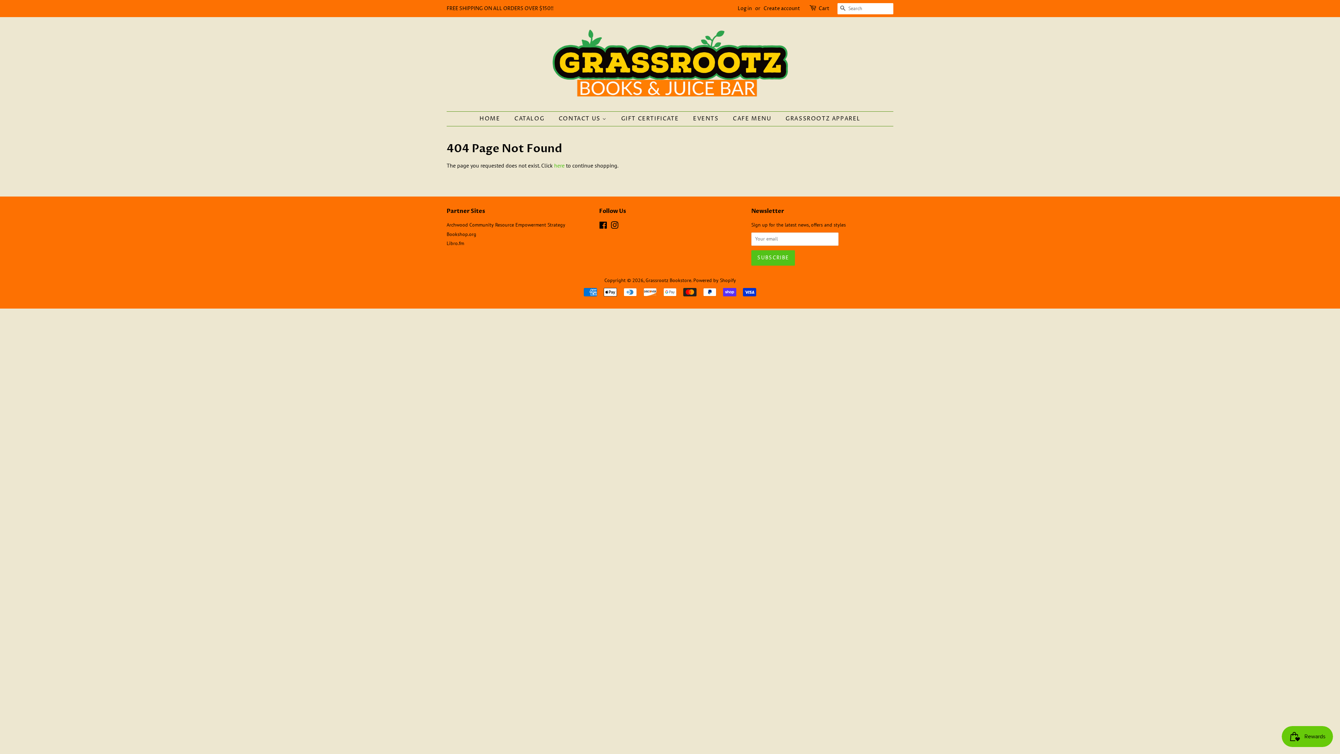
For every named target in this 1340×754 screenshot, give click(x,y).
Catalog (529, 119)
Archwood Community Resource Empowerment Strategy (506, 225)
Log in (745, 8)
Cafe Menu (752, 119)
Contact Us (581, 119)
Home (489, 119)
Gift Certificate (650, 119)
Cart (824, 8)
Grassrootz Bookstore (668, 280)
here (559, 165)
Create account (782, 8)
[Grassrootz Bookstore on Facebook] (603, 226)
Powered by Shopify (714, 280)
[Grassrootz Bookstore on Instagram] (614, 226)
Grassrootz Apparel (823, 119)
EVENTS (706, 119)
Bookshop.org (461, 234)
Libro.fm (455, 243)
